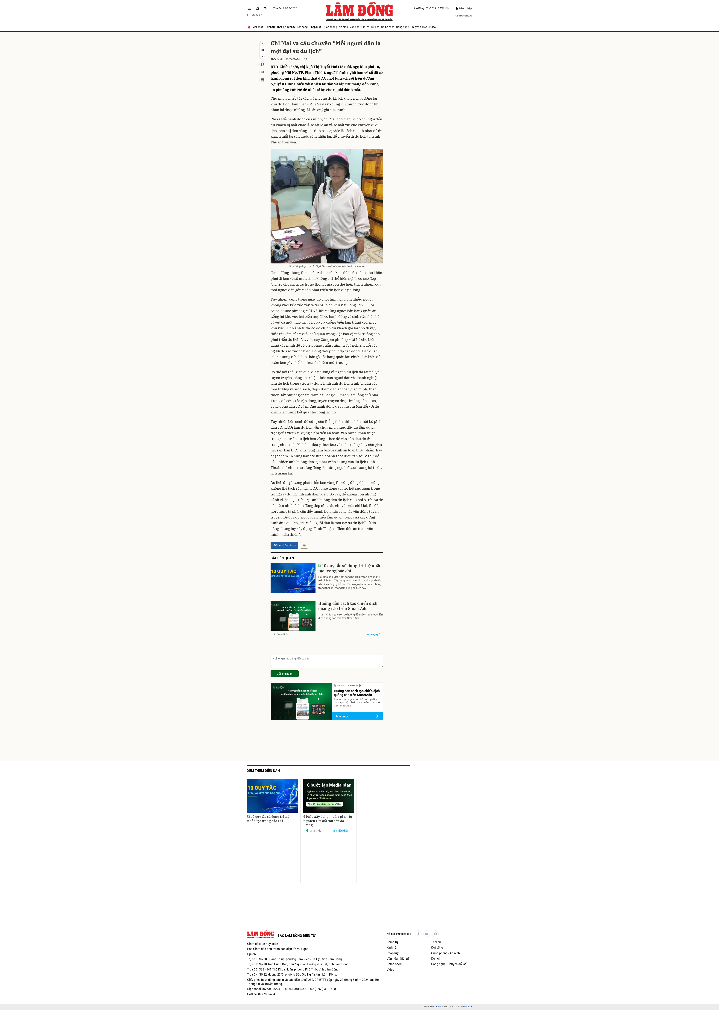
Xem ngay (372, 634)
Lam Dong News (463, 15)
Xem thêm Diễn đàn (263, 770)
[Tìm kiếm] (265, 8)
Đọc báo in (256, 14)
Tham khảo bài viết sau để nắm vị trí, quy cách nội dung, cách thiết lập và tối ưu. (419, 115)
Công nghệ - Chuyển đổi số (411, 27)
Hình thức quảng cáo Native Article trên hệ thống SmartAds (432, 103)
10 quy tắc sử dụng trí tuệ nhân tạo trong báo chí (350, 568)
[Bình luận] (262, 72)
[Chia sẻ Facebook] (262, 64)
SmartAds (282, 634)
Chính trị (270, 27)
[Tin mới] (257, 8)
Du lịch (375, 27)
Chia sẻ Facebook (285, 545)
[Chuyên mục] (249, 8)
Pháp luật (315, 27)
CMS (442, 1007)
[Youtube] (426, 933)
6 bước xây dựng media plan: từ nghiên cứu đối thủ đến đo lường (327, 821)
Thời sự (281, 27)
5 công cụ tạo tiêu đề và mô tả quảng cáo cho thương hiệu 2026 (420, 79)
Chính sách (387, 27)
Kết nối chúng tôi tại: (399, 933)
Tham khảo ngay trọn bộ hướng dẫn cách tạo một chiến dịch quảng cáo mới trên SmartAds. (350, 616)
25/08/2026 (285, 8)
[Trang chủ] (249, 26)
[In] (304, 545)
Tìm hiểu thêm (341, 830)
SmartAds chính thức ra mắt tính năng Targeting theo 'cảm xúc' (433, 134)
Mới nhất (257, 27)
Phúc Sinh (277, 59)
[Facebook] (435, 933)
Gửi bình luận (284, 673)
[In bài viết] (262, 80)
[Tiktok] (418, 933)
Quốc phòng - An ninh (335, 27)
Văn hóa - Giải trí (359, 27)
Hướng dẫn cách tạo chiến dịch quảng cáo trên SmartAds (347, 606)
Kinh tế (291, 27)
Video (432, 27)
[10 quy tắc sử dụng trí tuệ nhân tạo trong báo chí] (293, 578)
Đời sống (302, 27)
